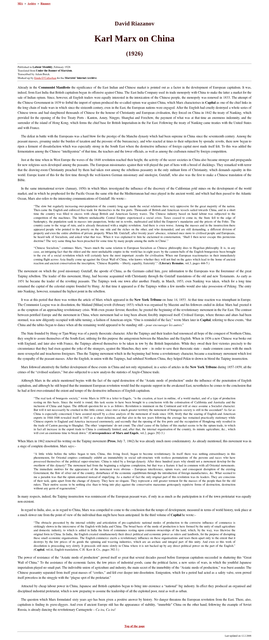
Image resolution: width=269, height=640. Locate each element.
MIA (20, 3)
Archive (32, 3)
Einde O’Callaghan (45, 78)
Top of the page (134, 626)
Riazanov (46, 3)
